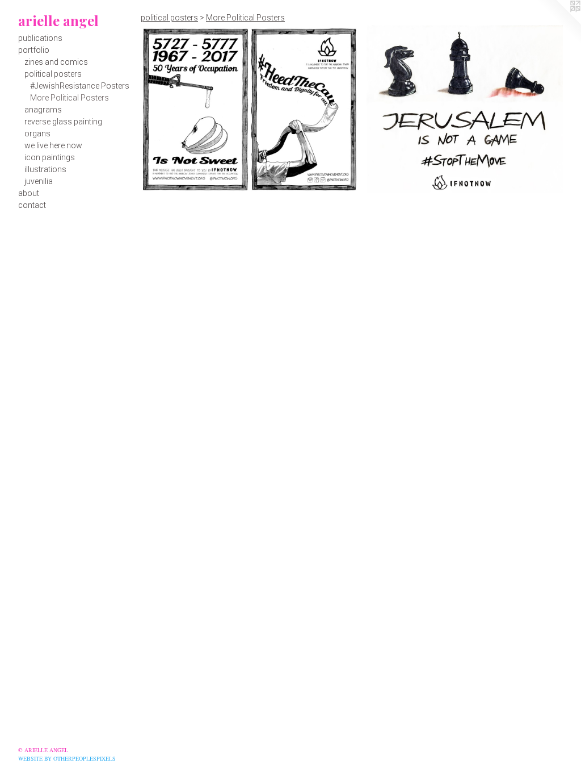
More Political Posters (69, 97)
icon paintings (49, 157)
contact (32, 205)
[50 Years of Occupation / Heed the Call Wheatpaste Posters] (249, 109)
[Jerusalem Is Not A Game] (465, 109)
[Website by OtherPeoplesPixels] (558, 22)
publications (40, 38)
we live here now (53, 145)
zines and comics (56, 61)
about (28, 193)
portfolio (33, 50)
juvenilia (38, 181)
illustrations (45, 169)
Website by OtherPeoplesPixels (67, 758)
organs (37, 133)
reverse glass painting (63, 121)
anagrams (43, 109)
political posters (53, 73)
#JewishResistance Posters (79, 85)
